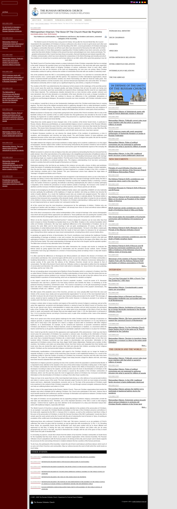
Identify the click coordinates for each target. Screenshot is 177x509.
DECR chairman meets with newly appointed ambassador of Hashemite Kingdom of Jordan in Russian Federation (126, 133)
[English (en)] (134, 2)
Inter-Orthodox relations (122, 57)
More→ (144, 266)
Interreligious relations (121, 71)
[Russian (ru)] (132, 2)
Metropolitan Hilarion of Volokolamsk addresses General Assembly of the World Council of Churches (73, 472)
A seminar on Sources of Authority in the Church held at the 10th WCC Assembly (68, 457)
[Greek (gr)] (137, 2)
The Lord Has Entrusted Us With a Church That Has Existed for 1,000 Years (126, 279)
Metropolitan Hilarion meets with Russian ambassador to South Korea (65, 461)
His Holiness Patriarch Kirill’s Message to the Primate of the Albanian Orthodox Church (125, 229)
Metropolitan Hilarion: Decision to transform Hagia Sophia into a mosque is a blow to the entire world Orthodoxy (127, 340)
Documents (48, 20)
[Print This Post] (106, 36)
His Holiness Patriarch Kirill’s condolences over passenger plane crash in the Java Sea (126, 180)
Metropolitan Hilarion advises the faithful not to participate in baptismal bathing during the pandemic (126, 391)
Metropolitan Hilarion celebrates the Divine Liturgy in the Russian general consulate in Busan (73, 466)
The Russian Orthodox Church (65, 11)
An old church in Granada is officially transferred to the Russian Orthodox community (12, 29)
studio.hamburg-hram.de (139, 501)
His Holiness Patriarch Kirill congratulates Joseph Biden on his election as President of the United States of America (127, 199)
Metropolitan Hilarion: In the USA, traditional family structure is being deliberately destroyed (126, 154)
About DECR (36, 20)
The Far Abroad (117, 77)
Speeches (78, 20)
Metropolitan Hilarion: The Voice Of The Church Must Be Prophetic (63, 477)
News (32, 23)
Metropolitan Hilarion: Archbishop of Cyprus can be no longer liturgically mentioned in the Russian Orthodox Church (127, 309)
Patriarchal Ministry (63, 20)
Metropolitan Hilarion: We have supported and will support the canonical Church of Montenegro (127, 319)
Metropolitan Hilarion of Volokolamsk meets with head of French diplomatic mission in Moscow (126, 113)
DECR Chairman (52, 34)
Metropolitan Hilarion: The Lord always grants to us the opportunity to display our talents (13, 148)
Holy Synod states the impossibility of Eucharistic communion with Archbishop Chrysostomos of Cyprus (126, 219)
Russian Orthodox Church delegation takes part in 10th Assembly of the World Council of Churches (71, 488)
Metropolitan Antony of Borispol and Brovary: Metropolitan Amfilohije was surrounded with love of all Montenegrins (127, 298)
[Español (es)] (145, 2)
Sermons (87, 20)
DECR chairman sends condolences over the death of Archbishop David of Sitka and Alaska (125, 209)
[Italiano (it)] (142, 2)
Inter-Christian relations (42, 23)
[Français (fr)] (139, 2)
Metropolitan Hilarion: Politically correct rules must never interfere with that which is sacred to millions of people (127, 122)
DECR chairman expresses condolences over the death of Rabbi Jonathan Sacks (127, 238)
